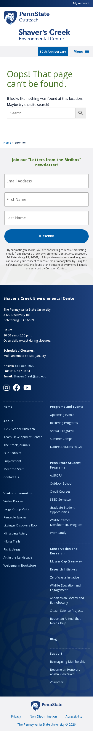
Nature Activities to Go (66, 447)
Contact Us (11, 477)
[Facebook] (16, 387)
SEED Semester (61, 499)
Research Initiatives (63, 569)
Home (7, 142)
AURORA (56, 475)
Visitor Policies (13, 501)
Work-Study (58, 533)
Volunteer (56, 682)
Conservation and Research (63, 551)
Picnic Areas (11, 549)
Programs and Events (66, 407)
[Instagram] (6, 387)
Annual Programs (62, 431)
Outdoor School (61, 483)
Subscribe (46, 236)
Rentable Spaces (15, 517)
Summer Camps (61, 439)
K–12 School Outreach (19, 429)
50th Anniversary (53, 51)
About (8, 421)
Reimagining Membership (67, 661)
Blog (53, 639)
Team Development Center (22, 437)
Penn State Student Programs (65, 465)
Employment (12, 461)
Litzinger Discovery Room (21, 525)
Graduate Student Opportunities (62, 509)
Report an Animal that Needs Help (65, 620)
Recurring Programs (64, 423)
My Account (81, 3)
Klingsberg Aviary (15, 533)
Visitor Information (18, 493)
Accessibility (74, 716)
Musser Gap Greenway (66, 561)
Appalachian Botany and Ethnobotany (67, 600)
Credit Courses (60, 491)
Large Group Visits (16, 509)
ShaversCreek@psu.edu (30, 376)
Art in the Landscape (17, 557)
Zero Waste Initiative (64, 577)
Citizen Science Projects (66, 610)
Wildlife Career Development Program (66, 522)
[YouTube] (27, 387)
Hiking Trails (11, 541)
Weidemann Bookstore (19, 565)
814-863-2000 (24, 366)
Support (56, 653)
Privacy (16, 716)
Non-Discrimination (43, 716)
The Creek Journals (16, 445)
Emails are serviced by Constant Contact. (56, 266)
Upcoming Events (62, 415)
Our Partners (12, 453)
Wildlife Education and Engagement (65, 587)
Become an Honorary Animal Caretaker (65, 671)
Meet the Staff (13, 469)
